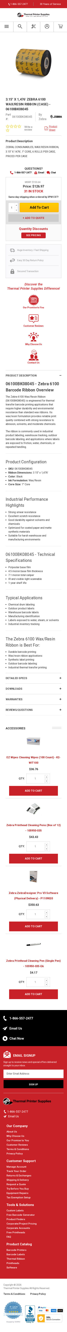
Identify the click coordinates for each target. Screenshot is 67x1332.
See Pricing (33, 235)
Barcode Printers (16, 1250)
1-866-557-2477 (23, 172)
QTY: (22, 778)
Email (41, 172)
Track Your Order (16, 1171)
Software (12, 1267)
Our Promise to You (18, 1140)
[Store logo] (27, 1102)
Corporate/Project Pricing (22, 1223)
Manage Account (16, 1166)
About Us (12, 1131)
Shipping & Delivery (18, 1179)
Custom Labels (15, 1210)
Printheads (13, 1263)
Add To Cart (33, 790)
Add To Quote (34, 218)
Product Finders (16, 1219)
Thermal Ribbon (16, 1258)
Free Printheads (16, 1232)
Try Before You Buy (18, 1188)
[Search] (20, 27)
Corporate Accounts (18, 1228)
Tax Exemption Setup (19, 1197)
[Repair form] (33, 27)
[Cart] (60, 27)
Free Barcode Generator (21, 1214)
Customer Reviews (17, 1144)
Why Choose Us (15, 1136)
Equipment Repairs (17, 1193)
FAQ (9, 1236)
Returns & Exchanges (19, 1175)
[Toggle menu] (6, 27)
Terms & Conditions (18, 1149)
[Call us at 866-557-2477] (5, 1111)
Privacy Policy (15, 1153)
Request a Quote (16, 1184)
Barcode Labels (16, 1254)
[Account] (47, 27)
